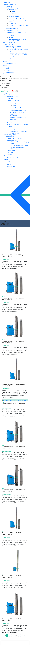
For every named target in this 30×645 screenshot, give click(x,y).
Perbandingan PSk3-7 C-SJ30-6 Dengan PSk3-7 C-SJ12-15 (13, 404)
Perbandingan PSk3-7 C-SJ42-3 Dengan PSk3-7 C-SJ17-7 (13, 619)
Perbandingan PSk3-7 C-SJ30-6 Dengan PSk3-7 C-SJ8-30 (13, 384)
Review (3, 253)
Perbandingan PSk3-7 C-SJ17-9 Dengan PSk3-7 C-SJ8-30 (13, 255)
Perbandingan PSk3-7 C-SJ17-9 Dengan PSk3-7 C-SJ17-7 (13, 341)
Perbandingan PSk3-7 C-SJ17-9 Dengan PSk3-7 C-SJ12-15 (13, 298)
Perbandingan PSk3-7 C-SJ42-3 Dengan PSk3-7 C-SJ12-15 (13, 576)
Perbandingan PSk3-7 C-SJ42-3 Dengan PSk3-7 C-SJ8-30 (13, 533)
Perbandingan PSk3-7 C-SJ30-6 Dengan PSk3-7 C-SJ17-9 (13, 490)
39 (19, 635)
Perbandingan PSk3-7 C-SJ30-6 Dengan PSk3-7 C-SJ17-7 (13, 447)
